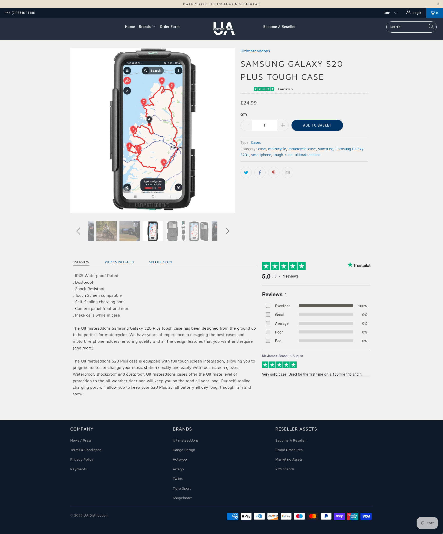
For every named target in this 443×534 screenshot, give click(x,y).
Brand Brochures (289, 449)
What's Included (119, 262)
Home (130, 26)
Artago (178, 469)
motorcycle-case (302, 149)
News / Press (81, 440)
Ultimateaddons (255, 51)
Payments (78, 469)
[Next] (226, 130)
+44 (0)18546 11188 (20, 13)
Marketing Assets (289, 459)
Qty (243, 114)
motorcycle (277, 149)
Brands (145, 26)
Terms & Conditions (85, 449)
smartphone (261, 154)
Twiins (178, 478)
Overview (81, 262)
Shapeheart (182, 497)
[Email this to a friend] (287, 172)
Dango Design (184, 449)
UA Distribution (96, 515)
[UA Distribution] (224, 29)
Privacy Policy (81, 459)
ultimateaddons (307, 154)
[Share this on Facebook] (260, 172)
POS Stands (284, 469)
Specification (160, 262)
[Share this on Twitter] (246, 172)
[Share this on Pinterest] (273, 172)
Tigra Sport (182, 488)
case (262, 149)
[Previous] (79, 130)
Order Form (170, 26)
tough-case (283, 154)
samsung (325, 149)
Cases (256, 142)
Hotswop (180, 459)
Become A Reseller (279, 26)
